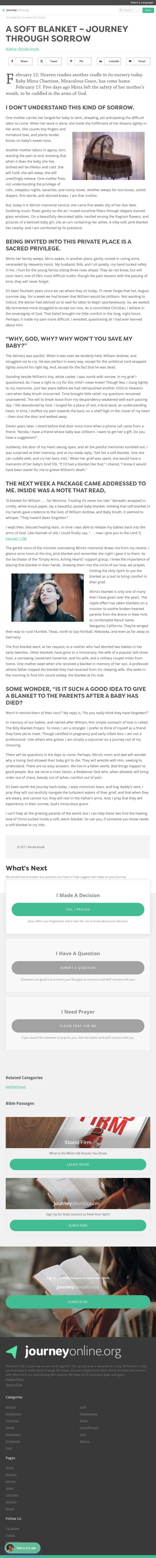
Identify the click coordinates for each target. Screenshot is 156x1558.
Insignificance (89, 1428)
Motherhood (16, 1086)
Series (10, 1488)
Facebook (12, 1528)
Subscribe (78, 1225)
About (10, 1509)
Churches (12, 1495)
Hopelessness (89, 1414)
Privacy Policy (15, 1379)
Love (83, 1434)
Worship (11, 1502)
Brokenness (13, 1414)
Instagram (13, 1542)
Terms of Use (14, 1385)
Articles (11, 1481)
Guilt (83, 1407)
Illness (84, 1421)
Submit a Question (78, 968)
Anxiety (11, 1407)
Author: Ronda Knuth (22, 49)
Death (10, 1428)
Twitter (10, 1535)
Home (10, 1468)
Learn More (78, 1164)
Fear (9, 1448)
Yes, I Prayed (78, 909)
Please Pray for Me (78, 1026)
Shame (84, 1441)
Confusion (12, 1421)
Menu (148, 10)
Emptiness (13, 1441)
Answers (11, 1474)
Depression (13, 1434)
